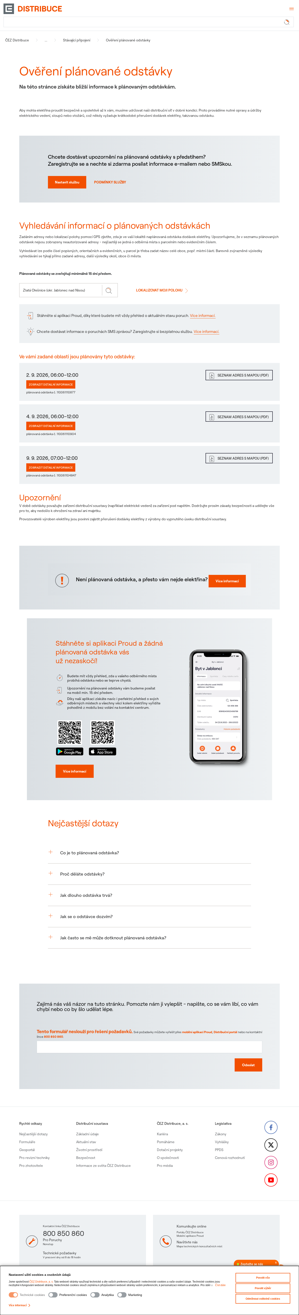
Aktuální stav (86, 1142)
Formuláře (27, 1142)
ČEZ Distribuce (17, 40)
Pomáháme (165, 1142)
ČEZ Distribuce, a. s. (41, 1281)
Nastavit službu (67, 182)
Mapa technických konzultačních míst (199, 1246)
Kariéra (162, 1134)
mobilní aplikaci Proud (197, 1032)
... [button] (46, 40)
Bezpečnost (85, 1157)
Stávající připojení (76, 40)
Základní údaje (87, 1134)
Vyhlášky (222, 1142)
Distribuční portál (225, 1032)
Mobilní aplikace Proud (190, 1235)
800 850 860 (53, 1037)
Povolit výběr (263, 1288)
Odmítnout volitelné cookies (263, 1298)
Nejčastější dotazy (33, 1134)
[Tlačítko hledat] (287, 22)
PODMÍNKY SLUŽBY (110, 182)
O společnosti (168, 1157)
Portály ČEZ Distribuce (190, 1232)
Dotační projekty (170, 1150)
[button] (149, 852)
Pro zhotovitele (31, 1165)
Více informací (18, 1305)
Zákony (220, 1134)
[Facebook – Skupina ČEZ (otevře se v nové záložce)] (271, 1127)
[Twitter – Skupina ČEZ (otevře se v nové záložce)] (271, 1145)
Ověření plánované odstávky (128, 40)
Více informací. (203, 315)
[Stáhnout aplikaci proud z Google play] (70, 737)
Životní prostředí (89, 1150)
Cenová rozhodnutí (230, 1157)
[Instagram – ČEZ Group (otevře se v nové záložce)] (271, 1162)
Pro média (165, 1165)
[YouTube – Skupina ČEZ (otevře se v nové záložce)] (271, 1180)
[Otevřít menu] (291, 8)
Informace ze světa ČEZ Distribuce (103, 1165)
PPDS (219, 1150)
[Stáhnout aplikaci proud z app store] (102, 737)
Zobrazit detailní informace (51, 384)
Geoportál (27, 1150)
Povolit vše (263, 1277)
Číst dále (220, 1285)
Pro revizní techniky (34, 1157)
